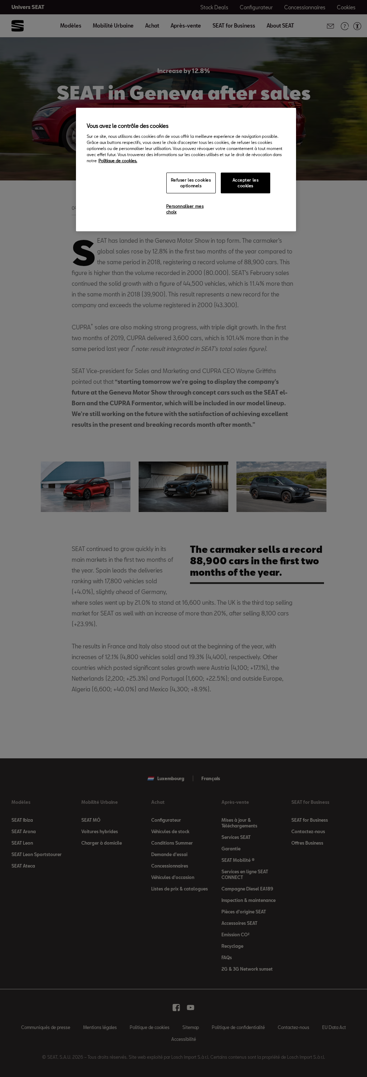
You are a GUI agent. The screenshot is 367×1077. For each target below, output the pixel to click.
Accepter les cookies (246, 183)
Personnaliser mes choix (185, 209)
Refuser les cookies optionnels (191, 183)
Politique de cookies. (118, 160)
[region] (186, 169)
